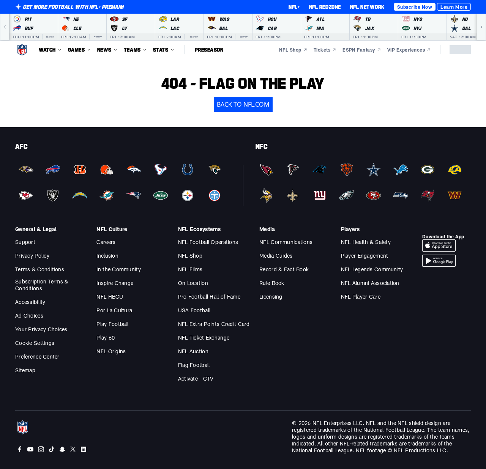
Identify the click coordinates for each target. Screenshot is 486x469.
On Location (193, 283)
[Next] (481, 27)
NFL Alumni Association (370, 283)
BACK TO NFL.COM (243, 104)
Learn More (453, 6)
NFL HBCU (109, 296)
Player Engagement (364, 255)
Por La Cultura (114, 310)
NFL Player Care (360, 296)
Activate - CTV (196, 378)
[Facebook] (19, 449)
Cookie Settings (34, 343)
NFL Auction (193, 351)
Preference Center (37, 356)
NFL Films (190, 269)
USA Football (194, 310)
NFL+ (294, 7)
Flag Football (194, 365)
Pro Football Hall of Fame (209, 296)
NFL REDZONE (325, 7)
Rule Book (271, 283)
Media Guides (275, 255)
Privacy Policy (32, 255)
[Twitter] (72, 449)
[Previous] (4, 27)
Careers (105, 242)
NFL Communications (285, 242)
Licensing (270, 296)
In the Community (118, 269)
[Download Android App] (439, 261)
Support (25, 242)
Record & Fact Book (284, 269)
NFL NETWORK (367, 7)
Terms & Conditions (39, 269)
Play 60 (105, 337)
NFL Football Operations (208, 242)
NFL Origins (111, 351)
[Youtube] (30, 449)
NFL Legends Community (372, 269)
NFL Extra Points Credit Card (214, 324)
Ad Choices (29, 315)
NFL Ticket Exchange (203, 337)
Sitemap (25, 370)
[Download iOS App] (439, 245)
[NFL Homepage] (22, 50)
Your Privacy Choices (41, 329)
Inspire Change (114, 283)
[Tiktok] (51, 449)
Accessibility (30, 302)
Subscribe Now (414, 6)
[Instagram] (41, 449)
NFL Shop (190, 255)
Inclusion (107, 255)
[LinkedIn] (83, 449)
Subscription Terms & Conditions (42, 284)
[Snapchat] (62, 449)
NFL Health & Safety (366, 242)
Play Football (112, 324)
